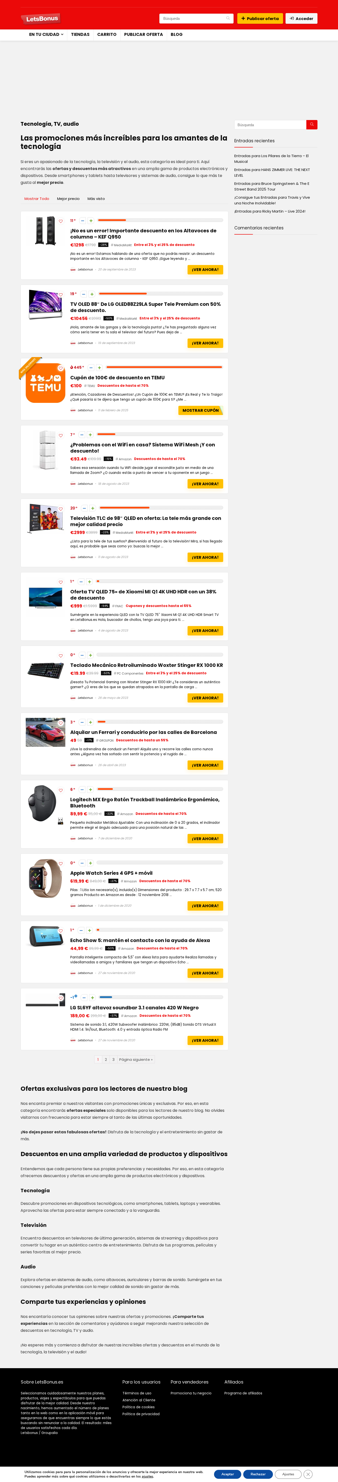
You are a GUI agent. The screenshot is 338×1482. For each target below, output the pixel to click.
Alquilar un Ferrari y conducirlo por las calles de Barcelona (143, 732)
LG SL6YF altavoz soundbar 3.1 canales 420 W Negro (134, 1007)
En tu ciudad (44, 34)
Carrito (107, 34)
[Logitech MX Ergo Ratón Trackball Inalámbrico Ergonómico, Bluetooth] (45, 788)
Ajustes (288, 1474)
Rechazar (258, 1474)
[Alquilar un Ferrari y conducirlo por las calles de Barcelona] (45, 720)
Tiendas (80, 34)
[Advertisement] (169, 78)
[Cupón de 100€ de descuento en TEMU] (45, 366)
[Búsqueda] (228, 19)
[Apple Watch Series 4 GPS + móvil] (45, 861)
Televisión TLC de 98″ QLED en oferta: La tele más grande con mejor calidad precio (145, 521)
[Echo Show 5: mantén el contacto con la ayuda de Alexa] (45, 928)
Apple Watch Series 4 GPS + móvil (111, 873)
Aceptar (227, 1474)
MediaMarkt (123, 245)
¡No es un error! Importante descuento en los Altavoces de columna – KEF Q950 (143, 233)
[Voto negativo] (82, 220)
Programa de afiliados (243, 1393)
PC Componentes (130, 673)
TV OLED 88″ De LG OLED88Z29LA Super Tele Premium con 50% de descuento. (145, 307)
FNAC (119, 606)
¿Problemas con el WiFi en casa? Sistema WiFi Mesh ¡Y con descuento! (142, 447)
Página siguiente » (136, 1059)
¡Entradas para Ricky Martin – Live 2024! (269, 211)
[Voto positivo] (91, 220)
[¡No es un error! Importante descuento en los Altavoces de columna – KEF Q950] (45, 219)
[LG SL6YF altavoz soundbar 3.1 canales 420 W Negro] (45, 996)
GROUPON (106, 740)
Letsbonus (85, 269)
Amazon (125, 459)
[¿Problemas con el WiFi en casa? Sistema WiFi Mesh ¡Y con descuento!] (45, 433)
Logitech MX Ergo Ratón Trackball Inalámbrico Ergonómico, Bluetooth (145, 802)
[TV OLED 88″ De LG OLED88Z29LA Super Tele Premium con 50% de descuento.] (45, 292)
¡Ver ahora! (205, 269)
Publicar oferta (263, 19)
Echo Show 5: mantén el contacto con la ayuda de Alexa (140, 940)
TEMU (91, 386)
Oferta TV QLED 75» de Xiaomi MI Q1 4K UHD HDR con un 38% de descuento (143, 594)
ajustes (147, 1476)
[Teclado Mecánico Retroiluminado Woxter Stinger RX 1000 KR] (45, 653)
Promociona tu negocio (191, 1393)
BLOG (177, 34)
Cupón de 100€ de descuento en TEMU (117, 377)
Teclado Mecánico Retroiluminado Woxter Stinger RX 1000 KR (146, 665)
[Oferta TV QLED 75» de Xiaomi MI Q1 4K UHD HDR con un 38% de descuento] (45, 580)
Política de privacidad (141, 1413)
